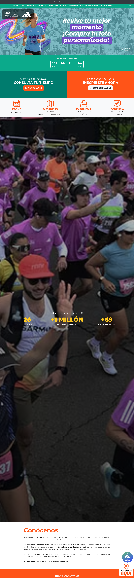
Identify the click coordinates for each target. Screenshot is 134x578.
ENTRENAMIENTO (92, 6)
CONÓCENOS (60, 6)
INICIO (17, 6)
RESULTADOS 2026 (75, 6)
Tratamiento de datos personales (63, 2)
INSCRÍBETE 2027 (29, 6)
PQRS (80, 2)
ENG (130, 6)
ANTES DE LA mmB (45, 6)
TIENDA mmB (106, 6)
